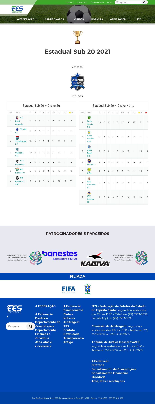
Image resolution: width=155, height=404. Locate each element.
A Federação (44, 314)
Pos (10, 113)
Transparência (97, 2)
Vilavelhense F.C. (20, 142)
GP (53, 113)
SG (65, 113)
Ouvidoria (42, 338)
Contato (69, 2)
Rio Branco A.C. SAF (20, 181)
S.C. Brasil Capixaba (19, 121)
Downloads (82, 2)
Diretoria (41, 318)
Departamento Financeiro (110, 373)
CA (72, 113)
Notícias (97, 19)
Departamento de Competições (114, 369)
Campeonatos (54, 19)
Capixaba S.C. (19, 154)
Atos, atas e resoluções (108, 381)
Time (17, 113)
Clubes (79, 19)
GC (59, 113)
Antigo (110, 2)
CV (148, 113)
